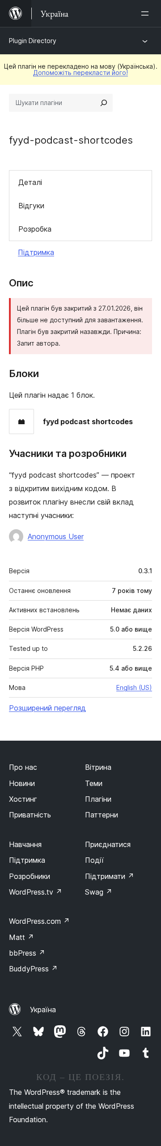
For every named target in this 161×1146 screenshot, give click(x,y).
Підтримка (36, 252)
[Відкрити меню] (146, 13)
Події (94, 860)
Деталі (30, 182)
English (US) (134, 687)
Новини (22, 783)
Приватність (30, 814)
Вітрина (98, 767)
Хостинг (23, 799)
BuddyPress (33, 968)
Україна (43, 1009)
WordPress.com (39, 921)
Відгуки (31, 205)
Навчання (25, 844)
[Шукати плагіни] (104, 103)
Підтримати (109, 876)
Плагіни (98, 799)
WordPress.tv (35, 891)
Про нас (23, 767)
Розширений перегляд (47, 707)
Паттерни (101, 814)
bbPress (27, 952)
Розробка (34, 228)
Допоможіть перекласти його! (80, 72)
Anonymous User (56, 536)
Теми (93, 783)
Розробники (29, 876)
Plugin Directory (32, 40)
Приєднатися (108, 844)
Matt (21, 937)
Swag (98, 891)
